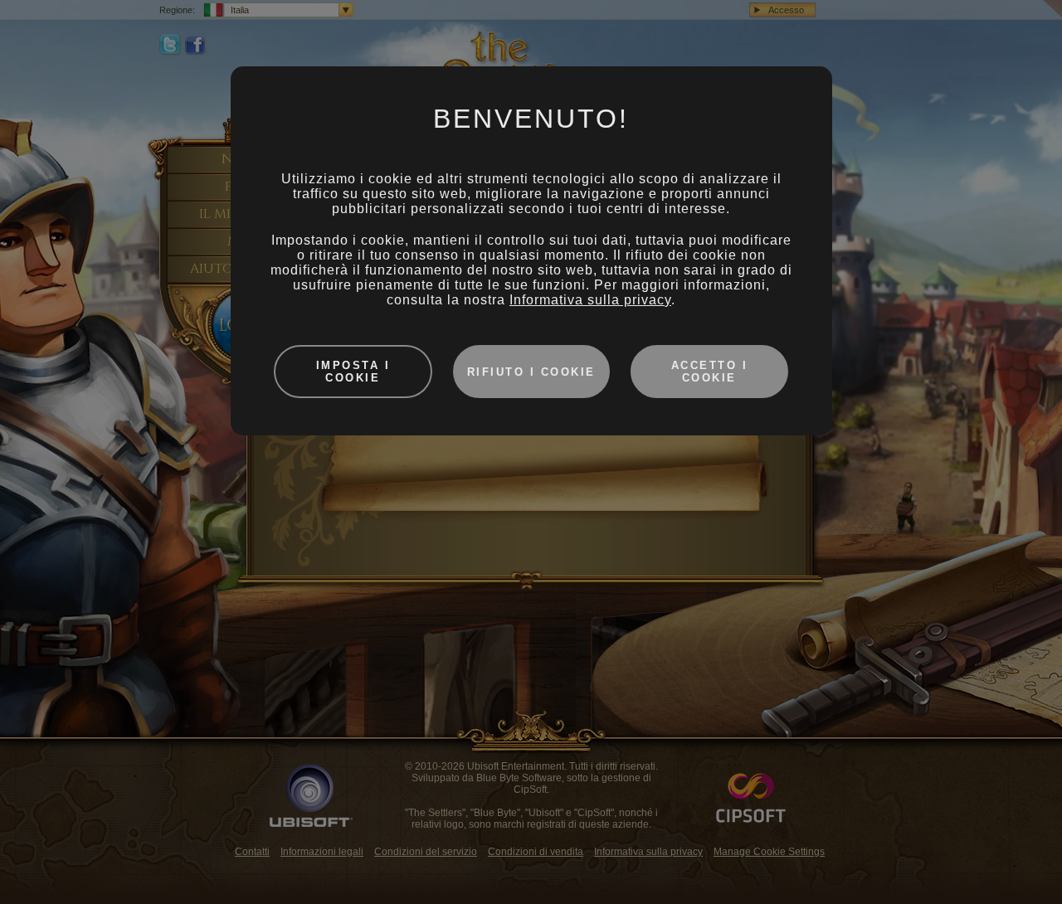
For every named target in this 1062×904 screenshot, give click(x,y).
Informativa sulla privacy (590, 300)
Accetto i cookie (709, 371)
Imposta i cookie (353, 371)
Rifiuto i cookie (531, 372)
